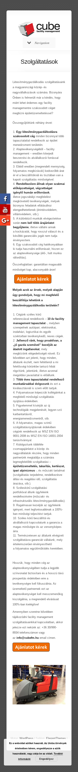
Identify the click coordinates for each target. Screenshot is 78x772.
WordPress (26, 738)
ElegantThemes (56, 738)
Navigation (42, 43)
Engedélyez (46, 759)
